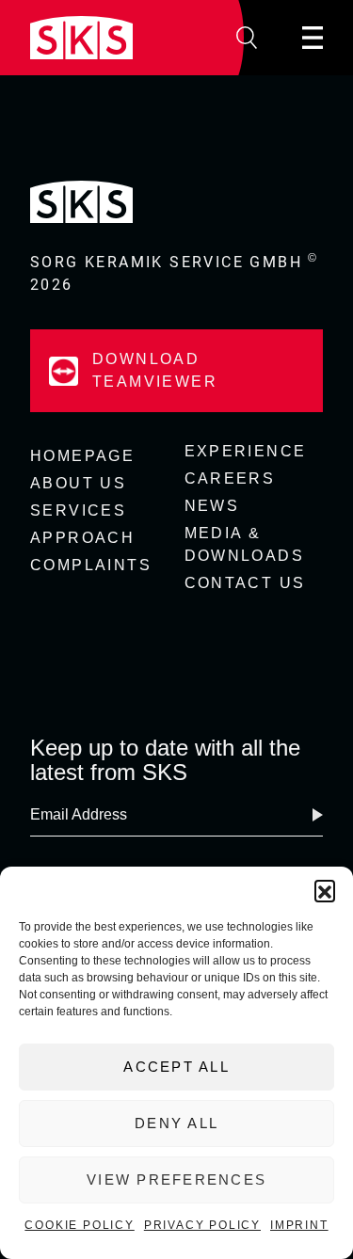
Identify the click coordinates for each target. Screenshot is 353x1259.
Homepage (82, 456)
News (212, 506)
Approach (82, 538)
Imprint (299, 1225)
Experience (246, 451)
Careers (230, 478)
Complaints (91, 565)
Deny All (176, 1123)
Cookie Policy (79, 1225)
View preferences (176, 1179)
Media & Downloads (245, 544)
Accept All (176, 1067)
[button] (324, 890)
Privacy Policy (202, 1225)
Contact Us (245, 583)
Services (78, 510)
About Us (78, 483)
